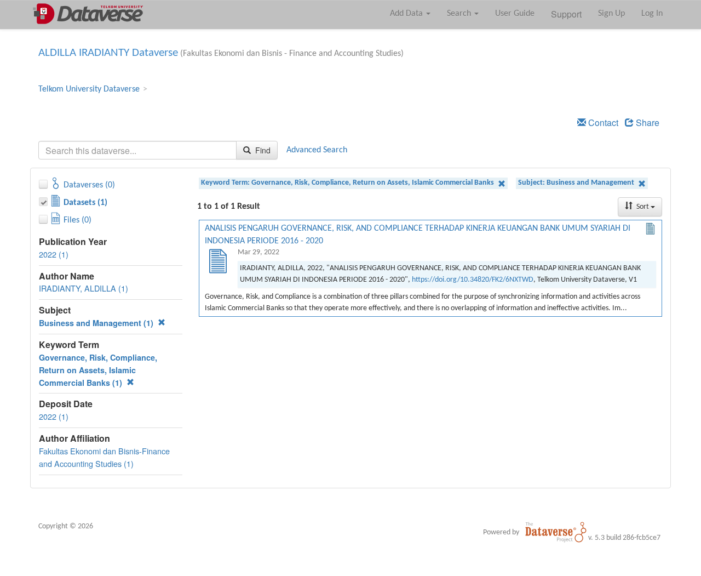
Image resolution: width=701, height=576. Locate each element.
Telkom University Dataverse (89, 89)
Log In (652, 13)
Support (566, 14)
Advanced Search (316, 150)
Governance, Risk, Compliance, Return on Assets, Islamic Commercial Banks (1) (98, 370)
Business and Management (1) (97, 322)
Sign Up (611, 13)
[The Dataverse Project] (556, 532)
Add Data (407, 13)
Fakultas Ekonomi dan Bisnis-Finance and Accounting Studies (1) (104, 457)
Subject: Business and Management (577, 183)
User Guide (515, 13)
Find (262, 150)
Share (646, 122)
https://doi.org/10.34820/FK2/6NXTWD (472, 280)
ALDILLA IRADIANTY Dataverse (108, 53)
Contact (602, 122)
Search (460, 13)
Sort (643, 207)
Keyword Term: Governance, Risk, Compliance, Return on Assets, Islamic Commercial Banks (348, 183)
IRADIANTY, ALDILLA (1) (83, 288)
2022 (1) (53, 254)
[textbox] (137, 150)
